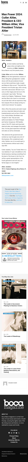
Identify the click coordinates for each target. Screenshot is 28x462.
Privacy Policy (14, 436)
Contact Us (14, 442)
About (14, 438)
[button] (26, 2)
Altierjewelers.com (8, 175)
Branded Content (7, 34)
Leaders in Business (9, 281)
